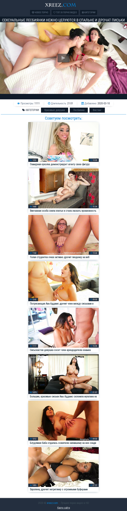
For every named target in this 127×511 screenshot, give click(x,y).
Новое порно (41, 12)
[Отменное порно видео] (63, 5)
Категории (89, 12)
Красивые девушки (54, 110)
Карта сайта (63, 507)
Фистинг (97, 110)
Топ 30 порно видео (66, 12)
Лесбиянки (79, 110)
